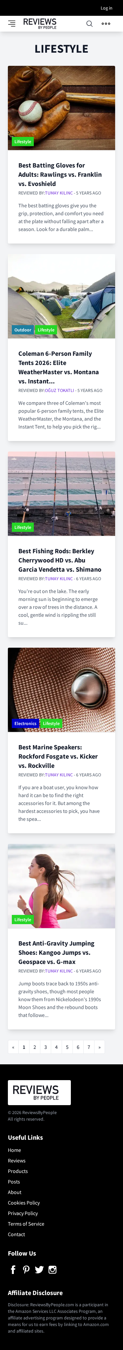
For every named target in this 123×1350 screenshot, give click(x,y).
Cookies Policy (24, 1202)
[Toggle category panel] (16, 24)
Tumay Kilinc (59, 193)
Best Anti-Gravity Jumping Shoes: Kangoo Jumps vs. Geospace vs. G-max (56, 952)
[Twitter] (39, 1270)
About (14, 1192)
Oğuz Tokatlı (59, 390)
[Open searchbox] (89, 23)
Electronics (25, 723)
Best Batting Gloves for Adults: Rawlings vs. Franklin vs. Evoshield (60, 174)
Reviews (17, 1160)
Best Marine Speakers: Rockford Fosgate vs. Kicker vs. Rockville (58, 756)
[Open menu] (106, 23)
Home (14, 1150)
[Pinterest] (26, 1270)
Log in (107, 8)
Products (18, 1171)
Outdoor (22, 330)
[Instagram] (52, 1270)
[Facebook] (13, 1270)
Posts (14, 1181)
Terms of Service (26, 1223)
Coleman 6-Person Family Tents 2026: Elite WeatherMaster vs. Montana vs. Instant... (58, 367)
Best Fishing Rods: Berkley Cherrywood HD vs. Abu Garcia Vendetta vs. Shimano (59, 560)
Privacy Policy (23, 1213)
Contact (16, 1234)
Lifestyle (22, 141)
